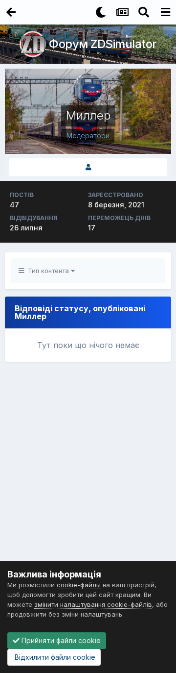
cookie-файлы (79, 585)
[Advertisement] (88, 467)
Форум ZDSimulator (103, 44)
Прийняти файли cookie (60, 640)
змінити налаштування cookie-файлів (93, 604)
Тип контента (47, 270)
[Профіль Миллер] (88, 167)
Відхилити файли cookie (54, 657)
